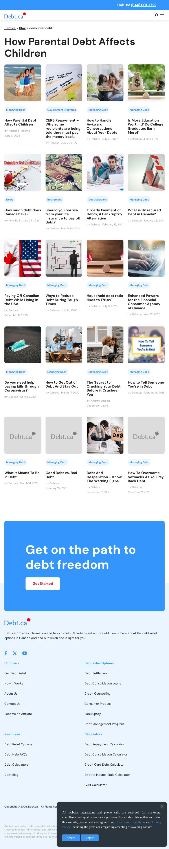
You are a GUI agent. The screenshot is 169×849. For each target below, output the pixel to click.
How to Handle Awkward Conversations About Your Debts (102, 126)
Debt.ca (10, 28)
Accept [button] (71, 838)
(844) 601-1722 (143, 5)
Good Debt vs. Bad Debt (61, 475)
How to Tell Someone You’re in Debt (146, 384)
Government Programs (61, 110)
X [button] (162, 806)
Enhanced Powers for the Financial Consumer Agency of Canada (144, 302)
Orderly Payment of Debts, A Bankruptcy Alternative (104, 214)
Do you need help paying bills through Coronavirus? (21, 386)
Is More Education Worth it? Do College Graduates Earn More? (145, 126)
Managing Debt (15, 110)
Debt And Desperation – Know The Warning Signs (104, 477)
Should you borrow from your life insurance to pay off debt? (63, 216)
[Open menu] (162, 15)
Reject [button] (90, 838)
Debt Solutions (97, 199)
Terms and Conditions (131, 822)
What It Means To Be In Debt (22, 475)
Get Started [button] (43, 583)
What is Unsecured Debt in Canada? (144, 212)
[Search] (156, 15)
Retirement (54, 199)
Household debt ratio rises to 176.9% (105, 298)
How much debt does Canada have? (22, 212)
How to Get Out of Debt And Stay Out (62, 384)
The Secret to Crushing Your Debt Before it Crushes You (104, 388)
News (9, 199)
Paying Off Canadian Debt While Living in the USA (21, 300)
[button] (5, 653)
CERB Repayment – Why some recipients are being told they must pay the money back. (63, 128)
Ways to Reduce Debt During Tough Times (62, 300)
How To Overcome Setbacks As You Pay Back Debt (146, 477)
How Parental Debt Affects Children (20, 122)
